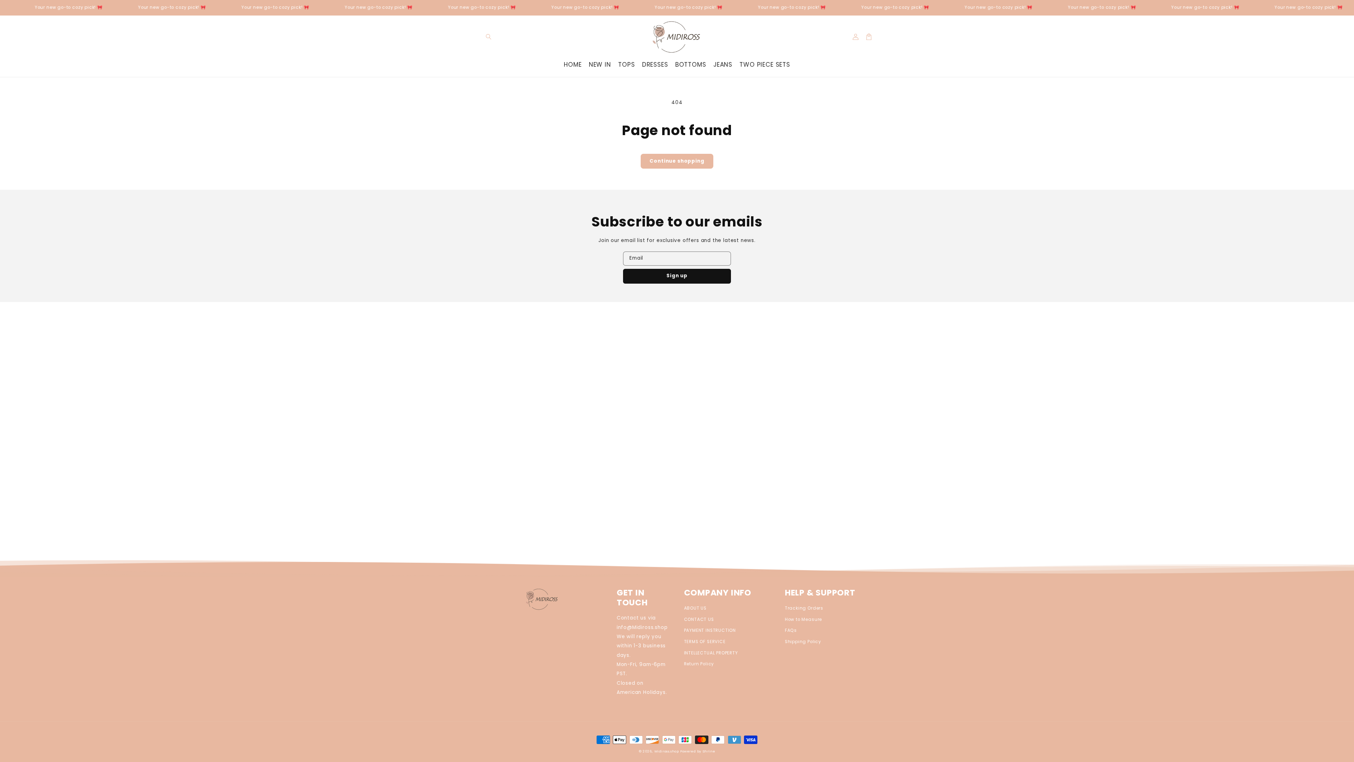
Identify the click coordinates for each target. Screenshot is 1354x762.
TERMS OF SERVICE (705, 642)
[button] (488, 36)
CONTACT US (699, 619)
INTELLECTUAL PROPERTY (711, 653)
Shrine (709, 751)
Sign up (677, 275)
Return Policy (699, 664)
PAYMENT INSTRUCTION (710, 630)
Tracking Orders (804, 608)
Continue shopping (676, 161)
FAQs (791, 630)
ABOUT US (695, 608)
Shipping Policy (803, 642)
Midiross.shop (666, 751)
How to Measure (803, 619)
